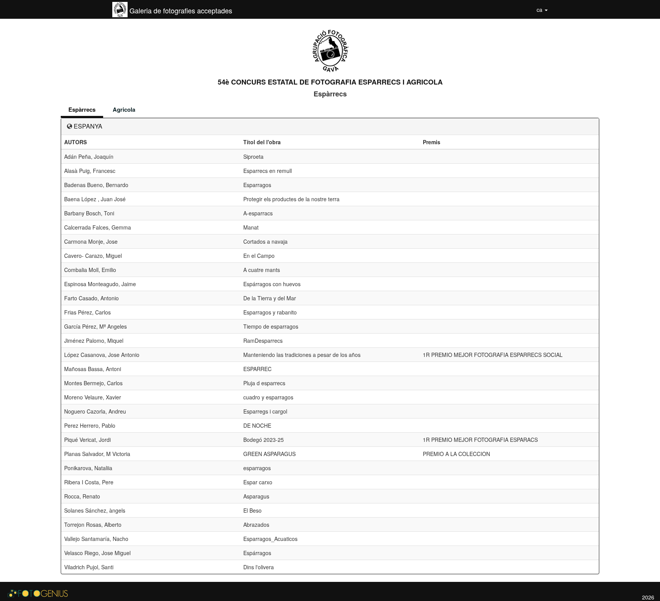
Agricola (124, 109)
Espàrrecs (81, 109)
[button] (542, 9)
